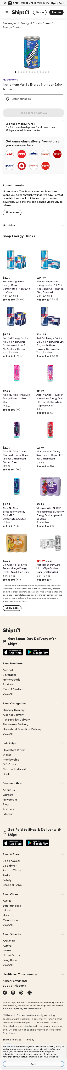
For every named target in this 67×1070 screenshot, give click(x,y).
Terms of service (12, 1040)
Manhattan (10, 920)
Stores (7, 754)
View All (8, 694)
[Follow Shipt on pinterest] (21, 993)
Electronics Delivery (15, 724)
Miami (6, 910)
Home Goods (11, 679)
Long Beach (10, 960)
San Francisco (12, 905)
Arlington (9, 941)
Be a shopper (11, 861)
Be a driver (9, 865)
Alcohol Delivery (13, 715)
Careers (8, 794)
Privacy (30, 1040)
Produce (8, 684)
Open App (57, 3)
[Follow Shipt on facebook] (5, 993)
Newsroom (10, 799)
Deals (6, 774)
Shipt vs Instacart (14, 769)
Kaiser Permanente (15, 981)
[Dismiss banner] (5, 3)
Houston (8, 915)
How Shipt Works (14, 750)
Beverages (9, 675)
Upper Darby (11, 955)
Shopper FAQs (12, 885)
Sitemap (8, 814)
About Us (9, 790)
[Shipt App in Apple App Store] (13, 652)
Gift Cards (9, 764)
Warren (7, 950)
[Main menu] (6, 12)
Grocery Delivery (14, 710)
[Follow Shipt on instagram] (13, 993)
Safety (7, 880)
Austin (7, 901)
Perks (6, 875)
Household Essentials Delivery (22, 729)
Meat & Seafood (13, 689)
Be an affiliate (12, 870)
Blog (6, 804)
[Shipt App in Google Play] (37, 652)
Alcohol (8, 670)
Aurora (7, 945)
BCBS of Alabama (14, 985)
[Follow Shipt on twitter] (29, 993)
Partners (8, 809)
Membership (11, 759)
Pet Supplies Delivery (16, 719)
